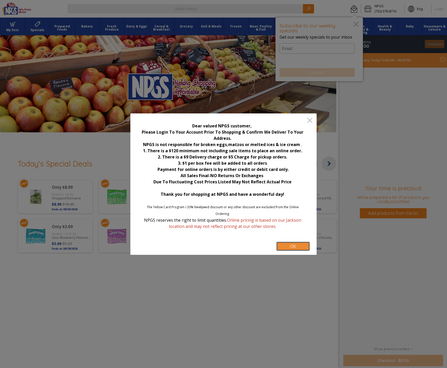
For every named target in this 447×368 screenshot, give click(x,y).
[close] (309, 121)
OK (293, 246)
